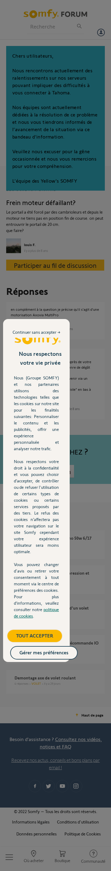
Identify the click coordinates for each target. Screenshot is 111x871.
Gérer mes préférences (43, 652)
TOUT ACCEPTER (34, 635)
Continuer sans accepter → (36, 332)
